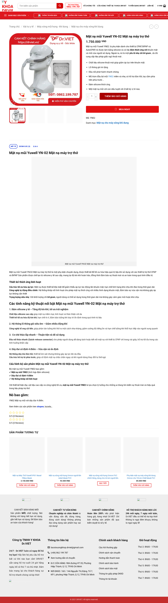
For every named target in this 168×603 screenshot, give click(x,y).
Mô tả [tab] (13, 146)
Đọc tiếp (103, 483)
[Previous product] (156, 27)
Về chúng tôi (89, 6)
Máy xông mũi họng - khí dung (52, 26)
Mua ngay (124, 109)
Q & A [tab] (35, 146)
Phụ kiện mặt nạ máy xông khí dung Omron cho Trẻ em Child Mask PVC (141, 476)
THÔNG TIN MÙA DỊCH (49, 15)
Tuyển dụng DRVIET (136, 6)
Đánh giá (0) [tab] (24, 146)
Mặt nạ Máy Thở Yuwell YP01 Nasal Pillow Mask (27, 476)
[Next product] (151, 27)
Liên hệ (150, 6)
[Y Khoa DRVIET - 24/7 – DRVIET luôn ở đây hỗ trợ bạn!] (8, 6)
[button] (161, 6)
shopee (40, 406)
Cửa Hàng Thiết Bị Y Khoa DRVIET (111, 6)
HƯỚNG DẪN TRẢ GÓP (106, 15)
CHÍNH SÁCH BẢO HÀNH (135, 15)
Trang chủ (14, 26)
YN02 (110, 76)
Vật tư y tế (28, 26)
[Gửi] (60, 6)
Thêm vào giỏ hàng (115, 96)
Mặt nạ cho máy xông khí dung (87, 26)
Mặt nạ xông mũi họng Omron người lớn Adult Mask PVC (65, 476)
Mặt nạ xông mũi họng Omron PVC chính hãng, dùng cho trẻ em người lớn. (103, 476)
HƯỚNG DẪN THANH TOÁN (78, 15)
